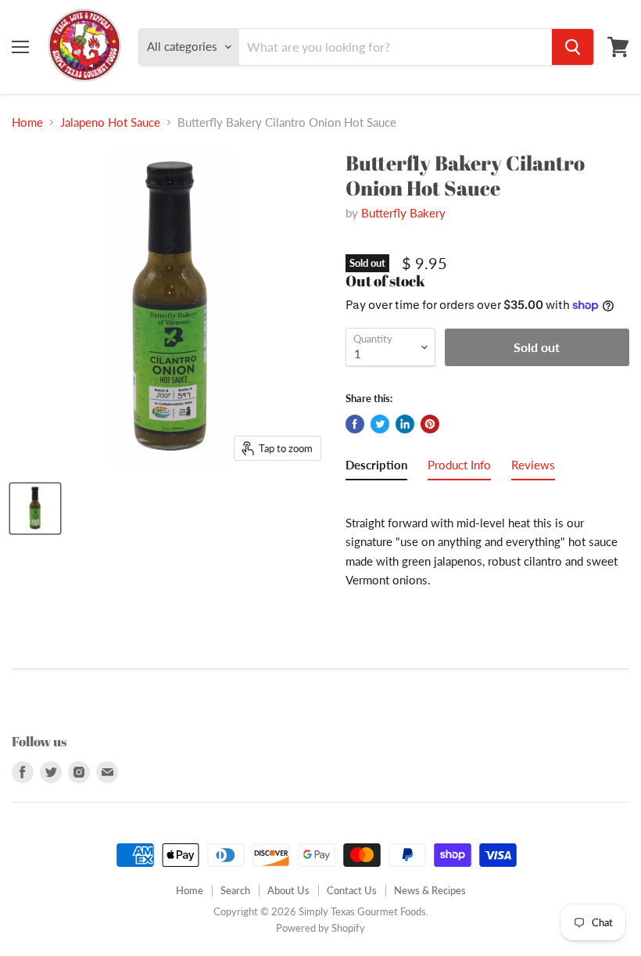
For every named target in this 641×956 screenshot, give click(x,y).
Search (235, 890)
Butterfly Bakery (403, 213)
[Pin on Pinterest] (430, 424)
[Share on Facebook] (355, 424)
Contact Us (352, 890)
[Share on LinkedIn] (405, 424)
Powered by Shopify (320, 928)
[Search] (572, 47)
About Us (288, 890)
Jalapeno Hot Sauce (110, 122)
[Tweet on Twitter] (380, 424)
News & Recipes (430, 890)
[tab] (376, 467)
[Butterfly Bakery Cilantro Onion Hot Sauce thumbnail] (35, 508)
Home (27, 122)
